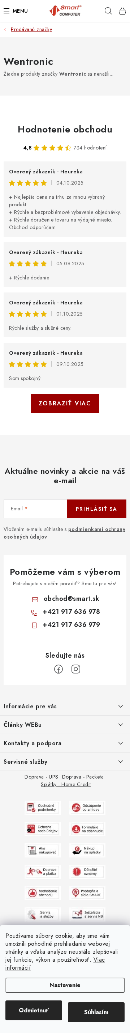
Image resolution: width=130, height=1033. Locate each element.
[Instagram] (76, 669)
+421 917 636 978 (71, 611)
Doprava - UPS (41, 776)
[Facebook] (58, 669)
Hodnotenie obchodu (65, 129)
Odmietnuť (34, 1010)
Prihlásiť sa (96, 509)
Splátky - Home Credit (66, 784)
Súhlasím (96, 1012)
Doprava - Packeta (83, 776)
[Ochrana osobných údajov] (43, 828)
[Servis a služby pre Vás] (43, 914)
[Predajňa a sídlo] (87, 892)
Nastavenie (65, 985)
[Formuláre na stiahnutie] (87, 828)
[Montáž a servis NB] (87, 914)
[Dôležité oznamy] (87, 871)
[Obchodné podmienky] (43, 807)
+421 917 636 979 (71, 624)
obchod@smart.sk (72, 598)
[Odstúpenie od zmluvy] (87, 807)
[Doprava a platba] (43, 871)
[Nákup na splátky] (87, 849)
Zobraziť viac (65, 403)
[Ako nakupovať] (43, 849)
